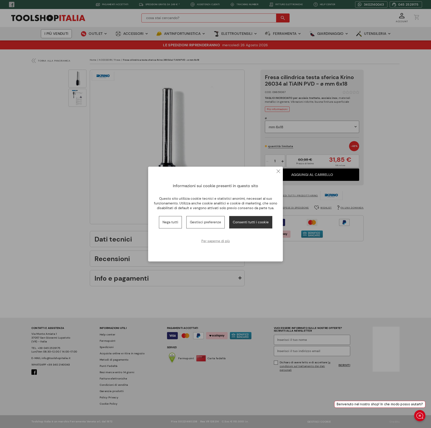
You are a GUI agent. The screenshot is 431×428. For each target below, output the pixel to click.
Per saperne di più (215, 241)
